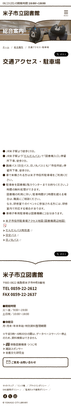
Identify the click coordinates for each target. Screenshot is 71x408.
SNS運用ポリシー (11, 389)
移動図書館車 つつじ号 (24, 344)
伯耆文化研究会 (15, 353)
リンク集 (21, 385)
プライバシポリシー (38, 385)
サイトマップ (8, 385)
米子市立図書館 (21, 13)
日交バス (11, 235)
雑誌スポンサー (14, 349)
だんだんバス (32, 156)
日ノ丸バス (12, 240)
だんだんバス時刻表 (18, 230)
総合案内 (18, 47)
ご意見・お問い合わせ (23, 362)
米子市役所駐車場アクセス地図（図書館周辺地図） (36, 221)
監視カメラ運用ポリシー (36, 389)
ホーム (6, 47)
